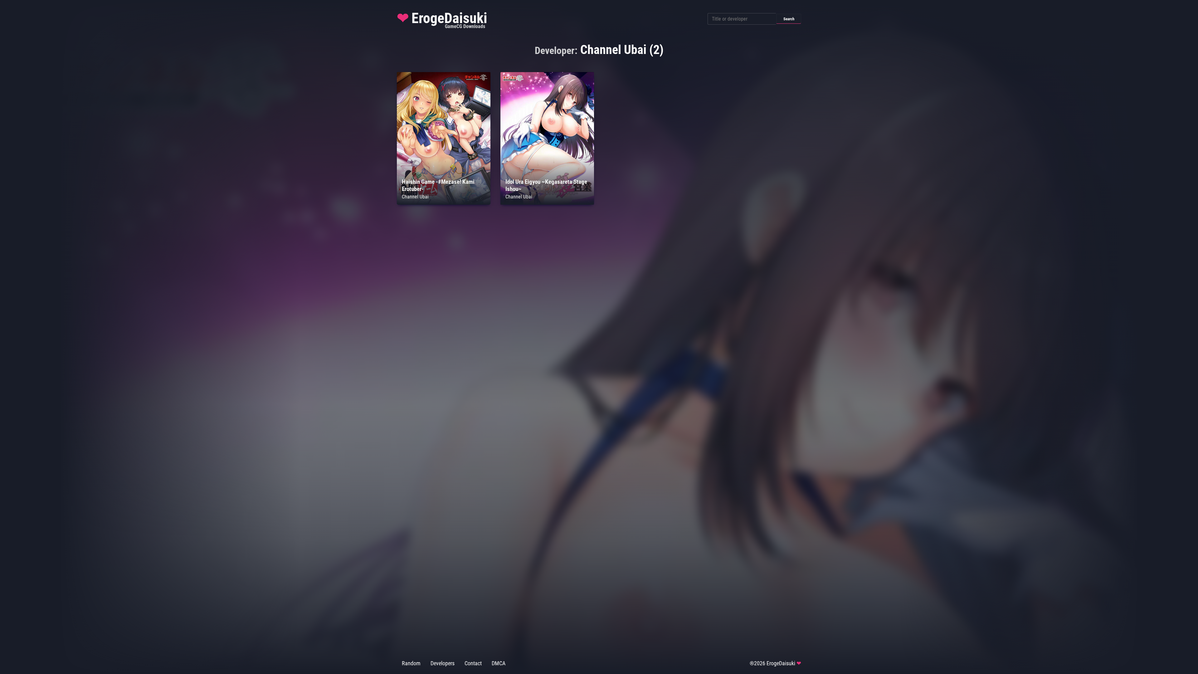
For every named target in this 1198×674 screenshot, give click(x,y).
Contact (473, 663)
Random (411, 663)
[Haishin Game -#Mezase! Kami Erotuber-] (443, 203)
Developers (443, 663)
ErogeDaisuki (442, 19)
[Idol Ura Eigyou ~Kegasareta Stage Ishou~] (547, 203)
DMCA (498, 663)
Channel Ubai (415, 197)
